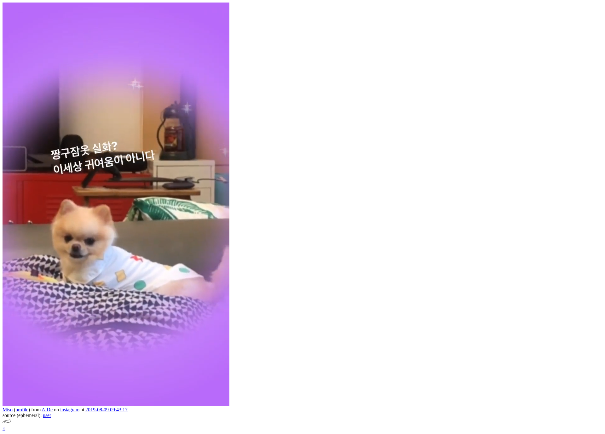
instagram (69, 409)
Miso (8, 409)
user (47, 415)
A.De (47, 409)
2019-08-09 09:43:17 (106, 409)
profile (21, 409)
